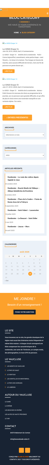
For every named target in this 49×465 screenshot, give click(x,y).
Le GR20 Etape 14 (11, 49)
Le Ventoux (11, 374)
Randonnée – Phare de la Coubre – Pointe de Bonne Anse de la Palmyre (25, 200)
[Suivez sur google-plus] (27, 450)
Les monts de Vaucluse (16, 366)
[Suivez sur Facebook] (21, 450)
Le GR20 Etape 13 (10, 85)
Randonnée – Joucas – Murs (18, 227)
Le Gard (8, 402)
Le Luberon (11, 387)
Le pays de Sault (13, 370)
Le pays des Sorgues (14, 383)
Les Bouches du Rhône (13, 410)
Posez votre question (24, 312)
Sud (19, 51)
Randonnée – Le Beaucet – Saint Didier (22, 218)
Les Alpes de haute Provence (16, 414)
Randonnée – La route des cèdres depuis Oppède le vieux (23, 178)
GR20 (15, 51)
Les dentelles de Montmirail (18, 379)
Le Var (7, 418)
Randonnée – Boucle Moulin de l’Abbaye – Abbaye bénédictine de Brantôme (23, 189)
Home (16, 33)
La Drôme (8, 406)
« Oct (6, 281)
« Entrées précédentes (17, 117)
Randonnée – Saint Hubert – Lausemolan (23, 210)
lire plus (8, 71)
